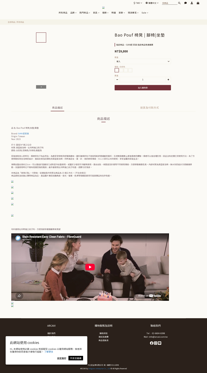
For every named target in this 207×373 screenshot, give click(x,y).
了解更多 (48, 351)
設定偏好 (61, 358)
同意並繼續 (75, 358)
